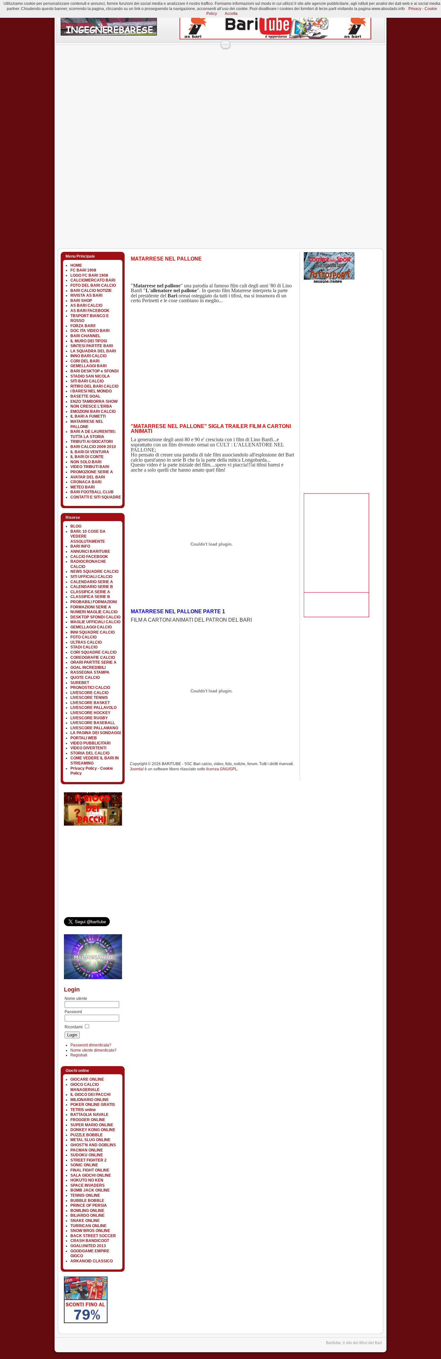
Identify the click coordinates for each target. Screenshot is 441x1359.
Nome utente (76, 998)
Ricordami (74, 1027)
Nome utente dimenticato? (93, 1050)
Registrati (78, 1055)
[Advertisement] (171, 62)
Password (73, 1012)
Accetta (231, 13)
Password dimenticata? (90, 1045)
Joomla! (137, 769)
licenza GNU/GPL (221, 769)
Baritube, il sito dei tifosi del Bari (354, 1343)
